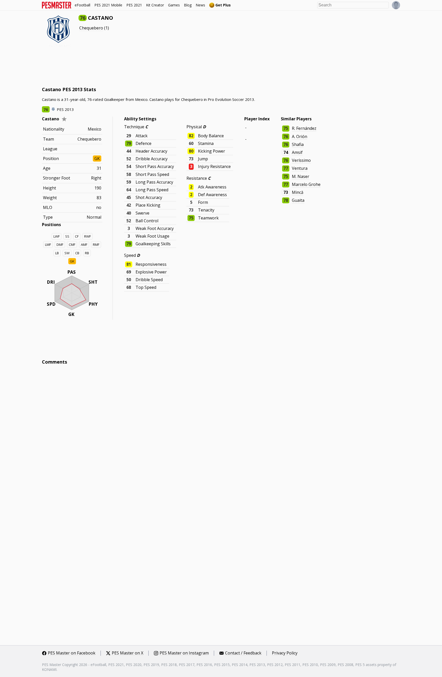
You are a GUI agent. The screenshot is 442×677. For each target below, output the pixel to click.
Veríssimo (301, 160)
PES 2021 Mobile (108, 5)
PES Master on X (127, 653)
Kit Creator (155, 5)
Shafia (298, 144)
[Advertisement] (135, 66)
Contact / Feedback (243, 653)
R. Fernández (304, 128)
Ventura (299, 168)
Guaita (298, 200)
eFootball (82, 5)
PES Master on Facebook (71, 653)
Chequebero (91, 28)
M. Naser (300, 176)
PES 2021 (134, 5)
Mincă (297, 192)
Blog (188, 5)
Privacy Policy (284, 653)
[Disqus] (221, 438)
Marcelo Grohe (306, 184)
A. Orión (299, 136)
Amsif (297, 152)
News (200, 5)
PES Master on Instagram (184, 653)
